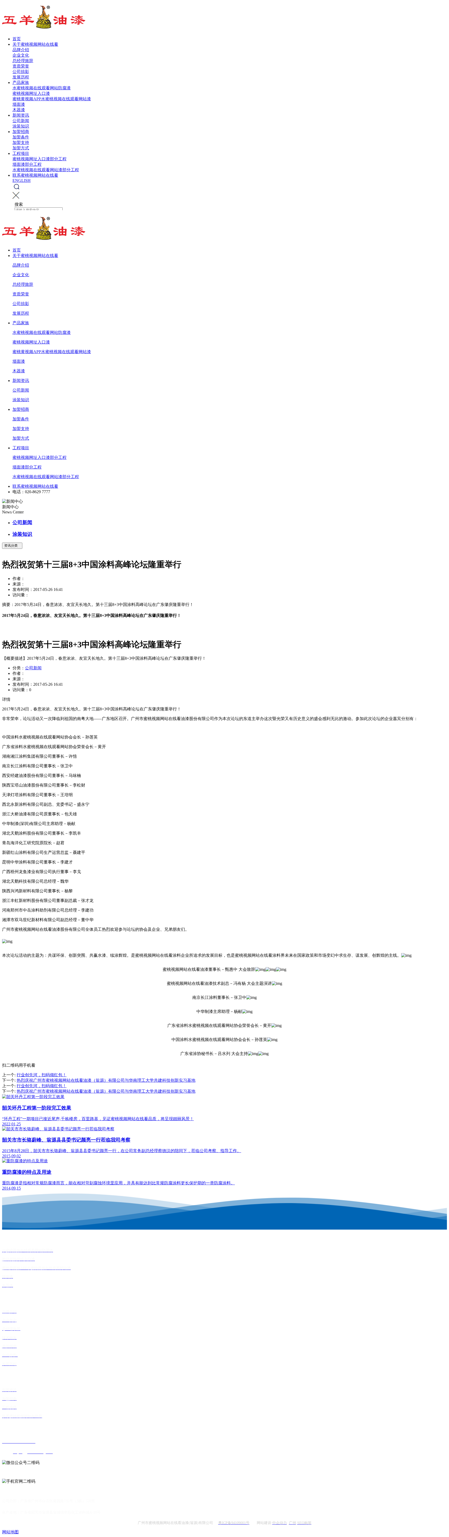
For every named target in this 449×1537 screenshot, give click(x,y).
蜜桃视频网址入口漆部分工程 (39, 159)
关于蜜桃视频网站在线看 (35, 44)
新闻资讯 (20, 115)
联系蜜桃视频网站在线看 (35, 175)
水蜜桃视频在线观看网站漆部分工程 (45, 170)
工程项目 (20, 153)
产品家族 (20, 82)
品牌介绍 (20, 50)
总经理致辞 (22, 60)
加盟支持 (20, 142)
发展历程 (20, 77)
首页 (16, 39)
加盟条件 (20, 137)
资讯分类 (12, 545)
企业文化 (20, 55)
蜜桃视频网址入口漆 (31, 93)
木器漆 (18, 110)
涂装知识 (20, 126)
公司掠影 (20, 71)
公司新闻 (20, 120)
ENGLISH (21, 180)
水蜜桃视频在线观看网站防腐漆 (41, 88)
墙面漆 (18, 104)
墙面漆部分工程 (27, 164)
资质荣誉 (20, 66)
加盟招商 (20, 131)
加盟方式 (20, 148)
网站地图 (10, 1532)
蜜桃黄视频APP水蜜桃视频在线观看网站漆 (51, 99)
